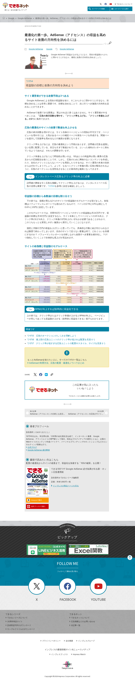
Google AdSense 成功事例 (39, 450)
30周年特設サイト (15, 621)
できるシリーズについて (17, 617)
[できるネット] (4, 18)
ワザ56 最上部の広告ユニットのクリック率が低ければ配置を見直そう (61, 339)
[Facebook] (106, 4)
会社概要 (69, 641)
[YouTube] (111, 4)
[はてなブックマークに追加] (46, 374)
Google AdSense (25, 18)
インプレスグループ (86, 641)
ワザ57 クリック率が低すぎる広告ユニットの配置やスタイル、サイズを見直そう (66, 343)
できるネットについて (124, 4)
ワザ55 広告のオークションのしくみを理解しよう (51, 335)
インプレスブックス (59, 654)
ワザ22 (51, 186)
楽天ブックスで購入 (38, 506)
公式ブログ (32, 447)
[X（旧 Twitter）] (101, 4)
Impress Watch (79, 654)
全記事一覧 (75, 625)
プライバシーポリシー (51, 641)
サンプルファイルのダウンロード (21, 629)
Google (11, 18)
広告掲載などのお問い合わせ (83, 621)
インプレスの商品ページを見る (66, 486)
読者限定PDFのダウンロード (19, 625)
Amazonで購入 (36, 500)
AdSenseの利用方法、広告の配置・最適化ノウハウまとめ (56, 363)
